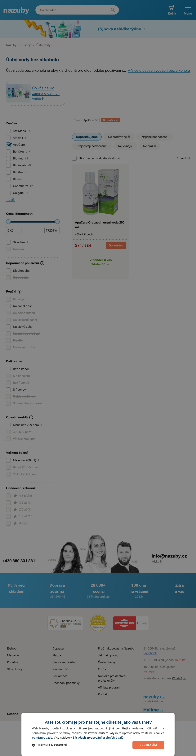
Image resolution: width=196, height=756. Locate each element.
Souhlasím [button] (148, 745)
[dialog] (98, 734)
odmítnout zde (42, 737)
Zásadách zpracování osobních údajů (98, 737)
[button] (49, 745)
